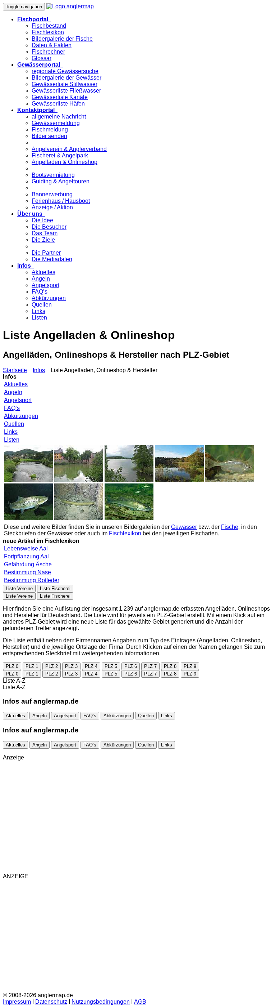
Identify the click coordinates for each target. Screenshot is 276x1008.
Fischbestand (49, 26)
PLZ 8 (170, 666)
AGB (140, 1002)
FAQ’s (39, 292)
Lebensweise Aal (26, 548)
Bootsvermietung (53, 175)
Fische (229, 527)
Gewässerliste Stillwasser (64, 84)
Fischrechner (48, 52)
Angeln (41, 279)
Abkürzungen (49, 298)
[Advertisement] (138, 817)
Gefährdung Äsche (28, 564)
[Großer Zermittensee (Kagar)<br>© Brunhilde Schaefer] (179, 480)
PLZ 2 (51, 666)
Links (38, 311)
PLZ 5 (111, 666)
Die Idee (42, 220)
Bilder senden (49, 136)
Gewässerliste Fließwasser (66, 91)
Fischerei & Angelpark (60, 155)
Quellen (42, 305)
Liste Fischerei (55, 588)
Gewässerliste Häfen (58, 104)
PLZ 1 (32, 666)
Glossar (41, 58)
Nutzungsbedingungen (101, 1002)
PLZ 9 (190, 666)
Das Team (45, 233)
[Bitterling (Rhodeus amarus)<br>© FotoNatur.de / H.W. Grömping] (229, 480)
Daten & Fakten (52, 45)
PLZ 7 (150, 666)
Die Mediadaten (52, 259)
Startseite (15, 370)
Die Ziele (43, 240)
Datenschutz (51, 1002)
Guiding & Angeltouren (60, 181)
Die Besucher (49, 227)
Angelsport (45, 285)
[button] (34, 19)
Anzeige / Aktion (52, 207)
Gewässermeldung (56, 123)
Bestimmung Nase (27, 572)
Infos (39, 370)
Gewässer (184, 527)
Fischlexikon (48, 32)
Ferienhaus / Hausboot (61, 201)
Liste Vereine (19, 588)
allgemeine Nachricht (59, 116)
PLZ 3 (71, 666)
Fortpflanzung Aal (26, 556)
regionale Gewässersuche (65, 71)
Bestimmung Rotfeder (31, 580)
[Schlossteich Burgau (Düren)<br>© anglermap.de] (78, 480)
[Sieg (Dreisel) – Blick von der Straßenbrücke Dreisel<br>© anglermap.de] (28, 480)
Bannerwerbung (52, 194)
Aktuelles (43, 272)
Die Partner (46, 253)
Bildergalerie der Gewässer (66, 78)
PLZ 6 (130, 666)
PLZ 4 (91, 666)
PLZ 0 (12, 666)
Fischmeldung (50, 129)
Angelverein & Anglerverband (69, 149)
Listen (39, 318)
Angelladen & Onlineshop (64, 162)
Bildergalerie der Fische (62, 39)
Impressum (17, 1002)
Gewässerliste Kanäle (60, 97)
